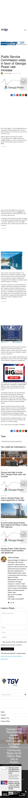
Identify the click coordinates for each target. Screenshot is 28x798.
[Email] (26, 95)
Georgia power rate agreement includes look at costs (13, 770)
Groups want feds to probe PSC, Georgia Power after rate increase (13, 474)
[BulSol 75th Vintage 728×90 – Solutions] (14, 43)
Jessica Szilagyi (8, 73)
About (3, 712)
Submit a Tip (5, 718)
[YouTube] (9, 603)
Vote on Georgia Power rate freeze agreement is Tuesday (12, 499)
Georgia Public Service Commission (11, 441)
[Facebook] (11, 95)
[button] (25, 694)
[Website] (13, 603)
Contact (3, 715)
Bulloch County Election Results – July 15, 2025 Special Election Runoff (14, 785)
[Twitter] (14, 95)
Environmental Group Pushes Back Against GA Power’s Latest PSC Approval (14, 524)
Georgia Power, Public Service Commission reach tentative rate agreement (13, 550)
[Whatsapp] (20, 95)
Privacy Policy (5, 721)
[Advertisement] (14, 13)
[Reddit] (23, 95)
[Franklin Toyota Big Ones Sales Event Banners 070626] (14, 372)
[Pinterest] (17, 95)
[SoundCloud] (11, 603)
